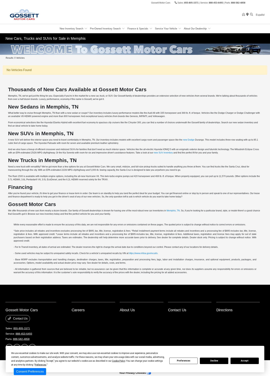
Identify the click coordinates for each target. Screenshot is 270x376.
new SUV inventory (163, 152)
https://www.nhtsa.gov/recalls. (143, 253)
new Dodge (189, 140)
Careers (78, 310)
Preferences (183, 360)
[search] (251, 15)
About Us (127, 310)
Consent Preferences (30, 371)
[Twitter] (258, 3)
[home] (244, 15)
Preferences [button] (40, 364)
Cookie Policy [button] (118, 361)
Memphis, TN (173, 210)
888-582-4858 (238, 2)
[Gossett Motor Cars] (37, 14)
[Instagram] (255, 3)
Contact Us (20, 318)
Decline (214, 360)
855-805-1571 (191, 2)
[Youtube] (262, 3)
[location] (248, 15)
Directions (224, 310)
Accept (245, 360)
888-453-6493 (216, 2)
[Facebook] (251, 3)
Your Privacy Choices (133, 372)
